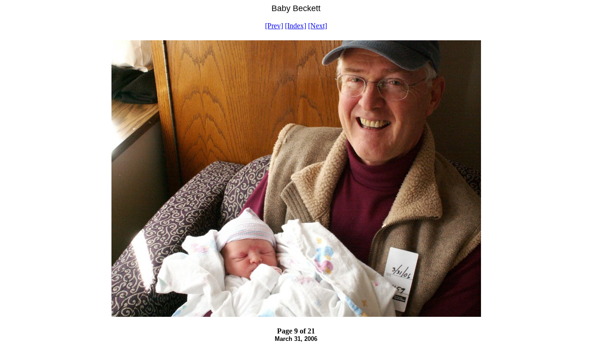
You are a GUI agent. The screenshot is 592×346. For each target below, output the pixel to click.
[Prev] (274, 26)
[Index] (295, 26)
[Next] (317, 26)
